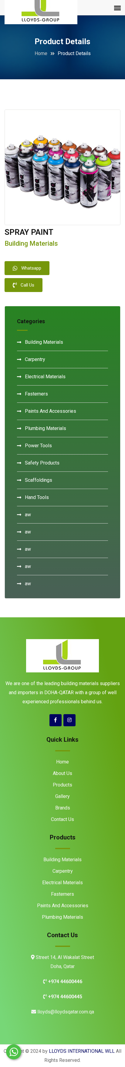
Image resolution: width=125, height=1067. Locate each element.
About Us (62, 773)
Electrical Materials (45, 376)
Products (62, 785)
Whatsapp (31, 268)
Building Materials (44, 342)
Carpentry (35, 359)
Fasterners (36, 394)
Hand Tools (37, 497)
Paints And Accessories (50, 411)
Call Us (27, 285)
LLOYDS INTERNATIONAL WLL (82, 1051)
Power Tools (38, 445)
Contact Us (62, 819)
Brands (62, 808)
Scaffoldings (38, 480)
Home (41, 53)
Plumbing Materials (45, 428)
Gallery (62, 796)
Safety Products (42, 463)
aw (28, 514)
